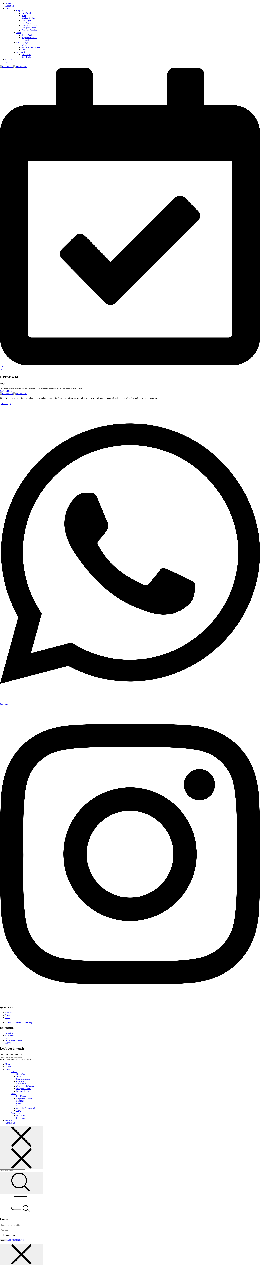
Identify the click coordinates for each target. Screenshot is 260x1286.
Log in (3, 1240)
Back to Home (6, 391)
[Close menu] (21, 1137)
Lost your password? (16, 1240)
